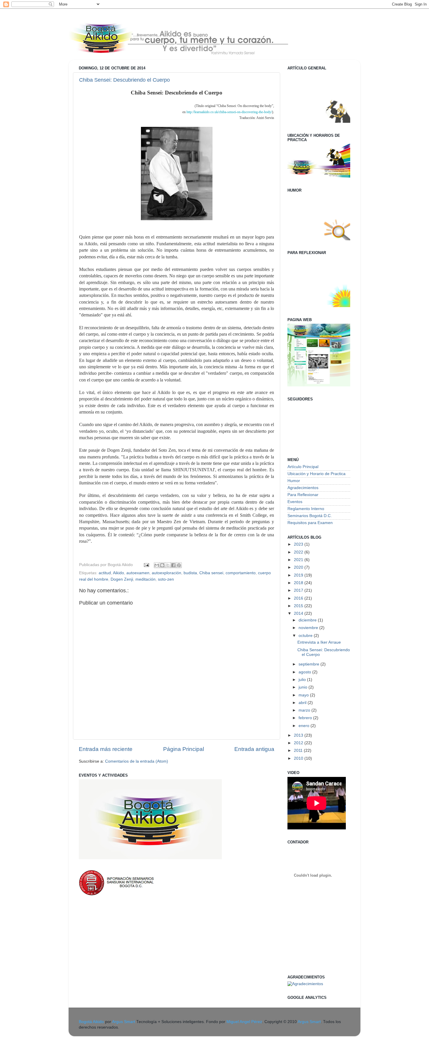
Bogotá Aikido (91, 1022)
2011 (299, 750)
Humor (293, 481)
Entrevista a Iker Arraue (319, 642)
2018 (299, 583)
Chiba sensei (211, 573)
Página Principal (183, 749)
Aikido (118, 573)
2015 (299, 606)
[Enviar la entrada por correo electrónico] (146, 565)
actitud (105, 573)
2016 (299, 598)
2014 (299, 613)
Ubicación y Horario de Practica (316, 474)
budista (190, 573)
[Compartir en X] (168, 565)
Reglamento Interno (305, 509)
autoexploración (166, 573)
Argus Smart (123, 1022)
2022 (299, 552)
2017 (299, 590)
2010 (299, 758)
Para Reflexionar (302, 495)
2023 (299, 544)
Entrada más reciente (105, 749)
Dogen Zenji (122, 579)
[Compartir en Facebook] (173, 565)
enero (305, 726)
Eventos (294, 502)
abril (303, 702)
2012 (299, 743)
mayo (304, 695)
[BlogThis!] (162, 565)
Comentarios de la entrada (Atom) (136, 761)
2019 (299, 575)
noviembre (309, 628)
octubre (306, 635)
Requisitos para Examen (310, 523)
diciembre (308, 620)
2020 (299, 567)
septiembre (309, 664)
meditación (145, 579)
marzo (305, 710)
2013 (299, 735)
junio (303, 687)
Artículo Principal (302, 467)
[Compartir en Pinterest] (179, 565)
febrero (306, 718)
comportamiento (241, 573)
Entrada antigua (254, 749)
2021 (299, 560)
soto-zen (166, 579)
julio (303, 679)
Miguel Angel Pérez (244, 1022)
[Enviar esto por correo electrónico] (157, 565)
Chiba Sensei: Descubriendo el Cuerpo (124, 80)
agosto (305, 672)
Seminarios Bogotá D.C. (309, 516)
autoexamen (137, 573)
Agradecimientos (302, 488)
